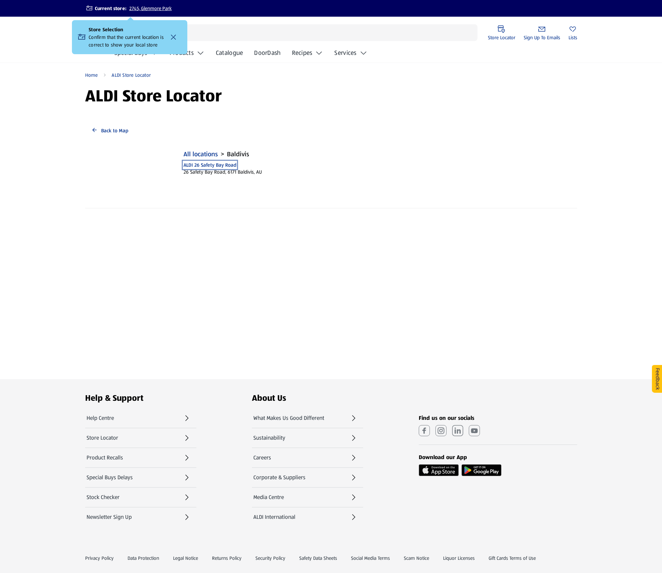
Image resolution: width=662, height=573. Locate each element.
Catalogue (229, 54)
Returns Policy (227, 558)
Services (345, 52)
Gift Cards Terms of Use (512, 558)
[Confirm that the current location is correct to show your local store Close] (173, 37)
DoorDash (267, 54)
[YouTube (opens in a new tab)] (474, 430)
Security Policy (270, 558)
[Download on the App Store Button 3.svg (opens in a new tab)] (439, 470)
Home (91, 75)
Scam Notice (416, 558)
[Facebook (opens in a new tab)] (424, 430)
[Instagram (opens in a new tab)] (441, 430)
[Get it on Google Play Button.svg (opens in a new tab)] (481, 470)
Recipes (302, 52)
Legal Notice (185, 558)
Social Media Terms (370, 558)
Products (182, 52)
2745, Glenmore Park (150, 8)
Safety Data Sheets (318, 558)
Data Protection (143, 558)
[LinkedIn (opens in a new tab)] (457, 430)
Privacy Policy (99, 558)
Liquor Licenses (459, 558)
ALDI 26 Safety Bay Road (209, 164)
